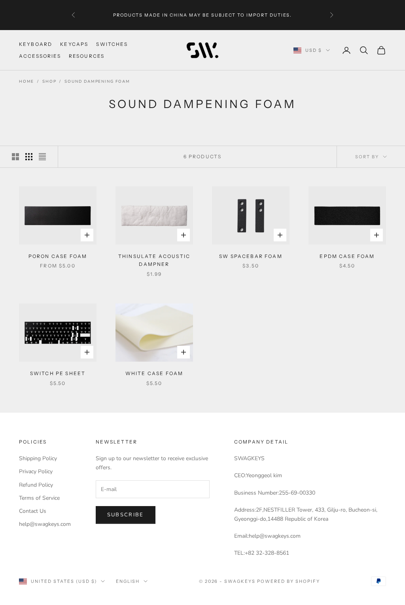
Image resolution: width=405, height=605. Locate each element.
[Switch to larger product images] (15, 156)
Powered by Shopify (288, 581)
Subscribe (125, 514)
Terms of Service (39, 498)
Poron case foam (57, 256)
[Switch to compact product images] (42, 156)
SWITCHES (111, 44)
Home (26, 81)
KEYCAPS (74, 44)
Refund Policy (36, 485)
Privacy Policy (36, 471)
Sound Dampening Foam (97, 81)
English (128, 581)
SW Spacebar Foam (250, 256)
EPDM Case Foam (347, 256)
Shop (49, 81)
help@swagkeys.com (45, 524)
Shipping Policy (38, 458)
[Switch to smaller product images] (28, 156)
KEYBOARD (35, 44)
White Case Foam (154, 373)
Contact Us (32, 511)
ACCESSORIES (40, 56)
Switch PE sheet (57, 373)
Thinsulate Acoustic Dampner (154, 260)
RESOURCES (86, 56)
